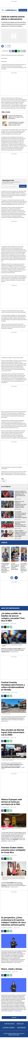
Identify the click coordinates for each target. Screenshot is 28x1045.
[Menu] (3, 10)
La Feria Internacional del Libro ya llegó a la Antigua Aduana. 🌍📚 (15, 566)
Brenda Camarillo (6, 855)
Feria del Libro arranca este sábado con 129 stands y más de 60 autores (15, 117)
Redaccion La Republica (7, 927)
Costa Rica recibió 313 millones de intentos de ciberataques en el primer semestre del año (21, 494)
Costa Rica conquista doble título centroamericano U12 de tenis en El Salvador (20, 524)
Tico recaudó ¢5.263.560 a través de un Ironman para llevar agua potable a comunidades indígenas (21, 514)
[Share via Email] (21, 51)
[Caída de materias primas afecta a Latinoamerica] (14, 36)
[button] (23, 10)
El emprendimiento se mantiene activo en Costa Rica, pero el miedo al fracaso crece (16, 124)
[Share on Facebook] (13, 51)
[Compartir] (24, 51)
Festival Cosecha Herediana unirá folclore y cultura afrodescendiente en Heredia (13, 686)
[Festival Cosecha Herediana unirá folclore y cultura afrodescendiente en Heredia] (13, 706)
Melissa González (6, 692)
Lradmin (9, 45)
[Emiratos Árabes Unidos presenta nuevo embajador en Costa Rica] (13, 869)
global (3, 481)
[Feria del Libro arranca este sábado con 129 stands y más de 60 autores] (4, 117)
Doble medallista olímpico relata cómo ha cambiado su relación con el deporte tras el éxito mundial (21, 533)
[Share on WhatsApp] (19, 51)
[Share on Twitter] (16, 51)
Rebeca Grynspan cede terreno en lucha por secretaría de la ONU (11, 801)
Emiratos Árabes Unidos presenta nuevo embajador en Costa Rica (13, 850)
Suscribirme (23, 186)
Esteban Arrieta (6, 623)
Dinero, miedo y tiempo (11, 969)
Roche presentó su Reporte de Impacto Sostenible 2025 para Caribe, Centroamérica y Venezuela (5, 568)
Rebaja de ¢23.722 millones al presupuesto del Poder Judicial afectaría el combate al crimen (20, 504)
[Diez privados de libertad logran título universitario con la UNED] (13, 751)
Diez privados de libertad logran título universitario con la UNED (12, 732)
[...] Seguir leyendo (14, 651)
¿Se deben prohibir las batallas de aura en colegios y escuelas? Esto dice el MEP (13, 617)
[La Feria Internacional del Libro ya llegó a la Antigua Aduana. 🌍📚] (15, 554)
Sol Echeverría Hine (6, 971)
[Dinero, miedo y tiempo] (13, 985)
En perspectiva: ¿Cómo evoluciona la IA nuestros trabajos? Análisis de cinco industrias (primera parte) (13, 921)
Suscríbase (21, 1027)
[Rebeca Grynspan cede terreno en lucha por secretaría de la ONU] (13, 820)
